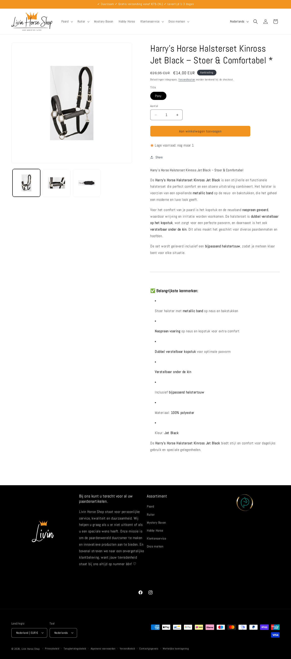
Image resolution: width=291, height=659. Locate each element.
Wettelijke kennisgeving (176, 648)
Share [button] (159, 157)
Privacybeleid (52, 648)
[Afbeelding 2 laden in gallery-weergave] (56, 183)
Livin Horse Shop (31, 648)
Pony (158, 96)
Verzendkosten (186, 79)
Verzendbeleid (127, 648)
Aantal (154, 106)
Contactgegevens (148, 648)
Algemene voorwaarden (103, 648)
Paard (150, 506)
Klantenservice (156, 538)
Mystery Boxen (156, 522)
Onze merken (155, 546)
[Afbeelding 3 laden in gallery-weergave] (86, 183)
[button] (67, 21)
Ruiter (151, 514)
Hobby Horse (155, 530)
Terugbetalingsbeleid (75, 648)
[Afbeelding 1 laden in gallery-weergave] (26, 183)
